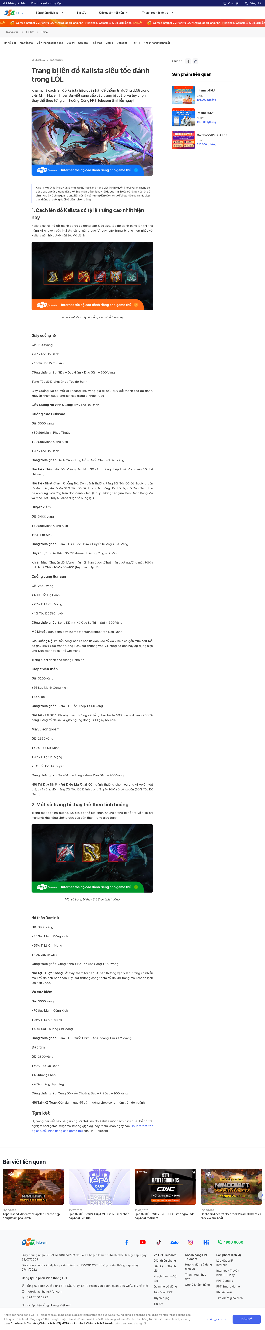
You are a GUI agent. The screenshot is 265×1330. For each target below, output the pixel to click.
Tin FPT (135, 42)
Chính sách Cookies (24, 1323)
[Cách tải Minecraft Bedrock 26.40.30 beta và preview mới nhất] (231, 1187)
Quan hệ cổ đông (165, 1286)
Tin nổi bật (9, 42)
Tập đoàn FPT (163, 1292)
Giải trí (70, 42)
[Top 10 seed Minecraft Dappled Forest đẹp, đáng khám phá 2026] (33, 1187)
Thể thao (96, 42)
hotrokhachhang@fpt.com (44, 1291)
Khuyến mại (26, 42)
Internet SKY (205, 113)
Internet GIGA (206, 90)
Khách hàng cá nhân (14, 3)
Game (44, 32)
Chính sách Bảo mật (100, 1323)
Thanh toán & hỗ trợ (155, 12)
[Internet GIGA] (183, 95)
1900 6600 (233, 1242)
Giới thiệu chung (165, 1260)
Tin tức (81, 12)
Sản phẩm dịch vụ (47, 12)
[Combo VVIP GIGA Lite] (183, 140)
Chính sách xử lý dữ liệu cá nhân (61, 1323)
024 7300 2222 (37, 1297)
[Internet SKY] (183, 117)
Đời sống (122, 42)
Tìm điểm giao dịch (229, 1298)
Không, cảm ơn (216, 1319)
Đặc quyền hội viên (111, 12)
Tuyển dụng (161, 1298)
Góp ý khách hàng (197, 1284)
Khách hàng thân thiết (157, 42)
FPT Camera (224, 1280)
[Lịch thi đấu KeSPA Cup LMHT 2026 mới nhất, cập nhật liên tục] (99, 1187)
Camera (83, 42)
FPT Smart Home (228, 1286)
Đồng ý (246, 1319)
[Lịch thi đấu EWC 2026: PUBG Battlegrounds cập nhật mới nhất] (165, 1187)
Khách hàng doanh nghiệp (46, 3)
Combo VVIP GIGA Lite (212, 135)
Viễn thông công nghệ (50, 42)
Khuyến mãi (224, 1292)
